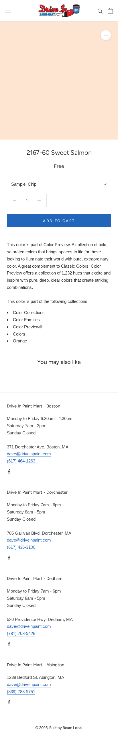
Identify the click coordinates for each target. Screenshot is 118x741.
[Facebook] (9, 471)
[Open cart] (110, 10)
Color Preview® (27, 326)
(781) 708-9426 (21, 633)
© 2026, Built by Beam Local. (59, 728)
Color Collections (29, 312)
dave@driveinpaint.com (29, 453)
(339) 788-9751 (21, 691)
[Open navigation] (8, 10)
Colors (19, 334)
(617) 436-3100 (21, 547)
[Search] (100, 10)
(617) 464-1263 (21, 460)
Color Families (26, 319)
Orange (20, 340)
